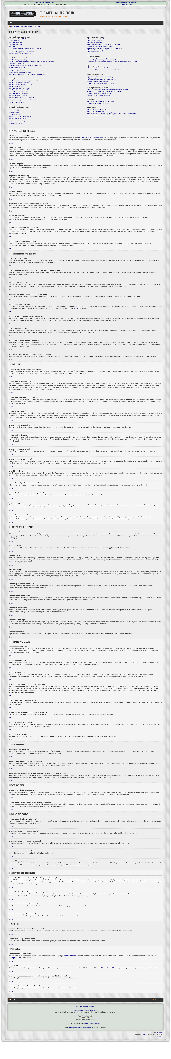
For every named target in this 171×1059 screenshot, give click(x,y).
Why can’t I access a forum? (18, 92)
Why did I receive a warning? (18, 95)
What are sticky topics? (16, 120)
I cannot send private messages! (98, 58)
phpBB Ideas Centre (105, 968)
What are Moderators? (94, 41)
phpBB (76, 308)
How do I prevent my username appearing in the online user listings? (31, 62)
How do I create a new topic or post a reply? (23, 81)
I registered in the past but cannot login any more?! (25, 48)
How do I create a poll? (16, 86)
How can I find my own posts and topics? (100, 83)
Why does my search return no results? (100, 78)
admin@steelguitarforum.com (80, 1028)
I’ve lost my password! (16, 50)
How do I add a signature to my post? (21, 84)
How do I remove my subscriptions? (99, 95)
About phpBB (13, 958)
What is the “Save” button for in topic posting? (23, 99)
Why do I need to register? (17, 39)
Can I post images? (15, 114)
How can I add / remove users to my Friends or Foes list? (105, 70)
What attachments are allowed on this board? (102, 101)
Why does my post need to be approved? (22, 101)
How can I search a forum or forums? (99, 76)
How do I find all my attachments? (98, 103)
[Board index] (23, 14)
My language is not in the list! (18, 67)
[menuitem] (11, 22)
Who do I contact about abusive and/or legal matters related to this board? (112, 113)
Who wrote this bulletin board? (97, 109)
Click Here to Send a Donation (126, 2)
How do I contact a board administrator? (100, 115)
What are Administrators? (95, 39)
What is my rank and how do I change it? (22, 73)
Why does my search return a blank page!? (101, 80)
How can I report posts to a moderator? (22, 97)
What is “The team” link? (95, 52)
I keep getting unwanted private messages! (101, 60)
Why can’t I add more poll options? (20, 88)
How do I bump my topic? (17, 103)
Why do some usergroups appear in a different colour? (105, 48)
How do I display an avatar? (18, 71)
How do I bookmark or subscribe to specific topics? (104, 91)
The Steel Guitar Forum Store (44, 2)
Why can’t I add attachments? (18, 94)
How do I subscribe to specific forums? (100, 93)
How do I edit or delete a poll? (18, 90)
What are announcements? (18, 118)
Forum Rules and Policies (92, 1024)
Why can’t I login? (14, 46)
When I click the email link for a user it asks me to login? (27, 74)
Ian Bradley (159, 1032)
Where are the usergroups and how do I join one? (103, 44)
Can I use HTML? (14, 111)
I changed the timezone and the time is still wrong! (25, 65)
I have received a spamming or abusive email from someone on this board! (112, 62)
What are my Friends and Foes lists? (99, 68)
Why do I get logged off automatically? (21, 52)
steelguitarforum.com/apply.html (91, 138)
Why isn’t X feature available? (96, 111)
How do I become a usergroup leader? (100, 46)
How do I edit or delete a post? (19, 83)
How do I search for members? (97, 82)
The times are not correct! (17, 63)
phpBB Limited (69, 956)
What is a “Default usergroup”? (97, 50)
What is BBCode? (14, 109)
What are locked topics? (17, 122)
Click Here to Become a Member (85, 1010)
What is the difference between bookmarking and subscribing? (108, 90)
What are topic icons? (16, 124)
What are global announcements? (20, 116)
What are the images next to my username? (23, 69)
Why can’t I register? (15, 42)
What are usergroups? (94, 42)
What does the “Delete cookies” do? (20, 53)
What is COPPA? (14, 41)
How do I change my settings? (18, 60)
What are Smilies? (14, 113)
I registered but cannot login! (18, 44)
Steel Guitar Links (126, 4)
